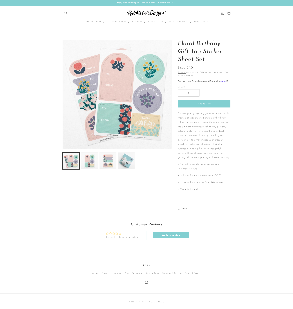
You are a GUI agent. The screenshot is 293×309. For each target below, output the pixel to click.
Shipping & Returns (172, 273)
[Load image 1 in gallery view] (71, 160)
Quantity (182, 87)
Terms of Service (193, 273)
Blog (127, 273)
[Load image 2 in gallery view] (89, 160)
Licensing (116, 273)
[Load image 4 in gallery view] (126, 160)
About (95, 273)
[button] (66, 13)
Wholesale (137, 273)
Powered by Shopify (156, 302)
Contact (105, 273)
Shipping (182, 72)
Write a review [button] (171, 235)
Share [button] (184, 208)
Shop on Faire (152, 273)
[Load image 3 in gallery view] (107, 160)
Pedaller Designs (142, 302)
